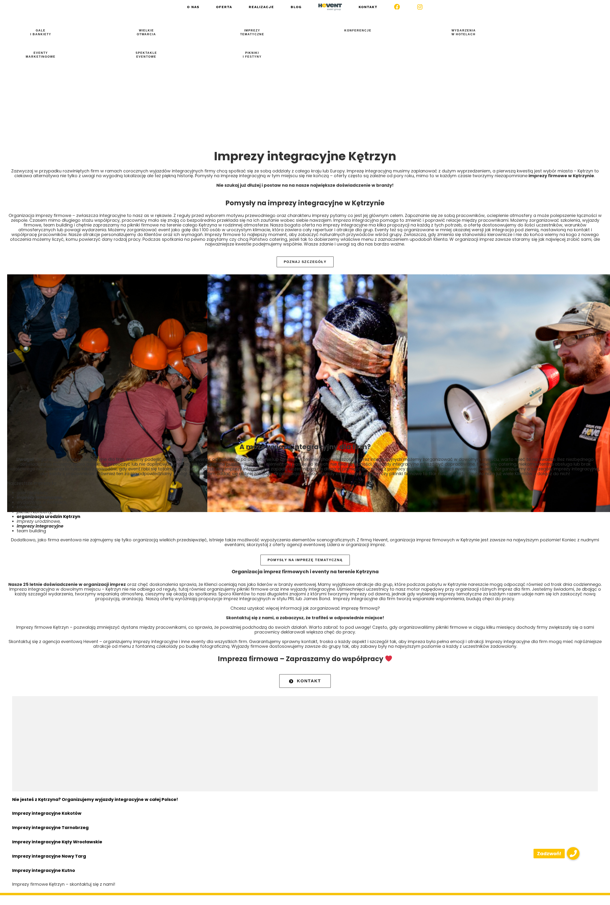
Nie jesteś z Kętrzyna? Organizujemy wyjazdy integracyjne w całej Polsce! (95, 799)
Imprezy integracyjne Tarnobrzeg (50, 827)
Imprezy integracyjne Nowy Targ (49, 856)
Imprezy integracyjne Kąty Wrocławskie (57, 842)
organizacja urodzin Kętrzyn (48, 516)
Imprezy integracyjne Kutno (43, 870)
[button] (573, 853)
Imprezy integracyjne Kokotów (46, 813)
